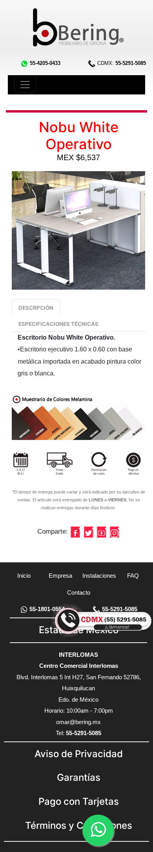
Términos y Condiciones (78, 825)
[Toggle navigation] (25, 84)
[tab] (36, 307)
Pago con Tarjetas (78, 801)
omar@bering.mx (78, 722)
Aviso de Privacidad (79, 754)
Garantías (78, 777)
